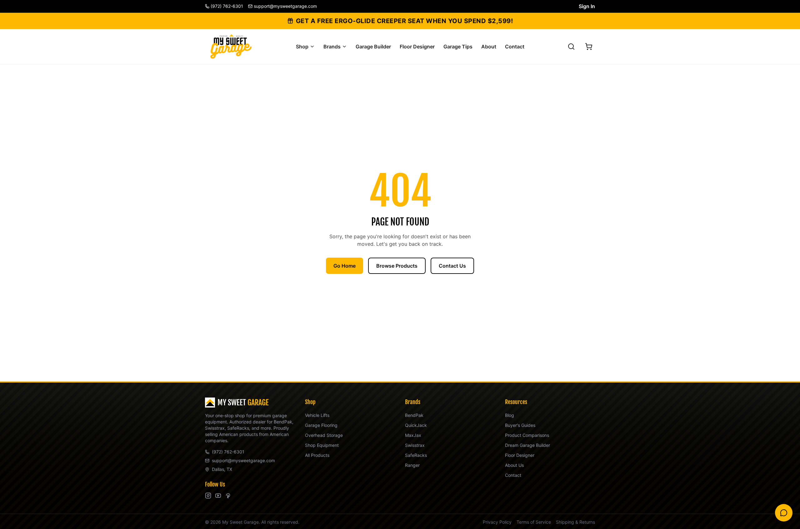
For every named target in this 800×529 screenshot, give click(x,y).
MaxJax (413, 435)
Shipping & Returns (575, 522)
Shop (302, 46)
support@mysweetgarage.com (243, 460)
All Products (317, 455)
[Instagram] (208, 495)
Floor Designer (417, 46)
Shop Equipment (322, 445)
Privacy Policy (497, 522)
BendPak (414, 415)
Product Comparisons (527, 435)
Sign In (587, 6)
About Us (514, 465)
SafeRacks (416, 455)
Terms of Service (534, 522)
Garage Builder (373, 46)
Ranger (412, 465)
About (488, 46)
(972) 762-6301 (228, 451)
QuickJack (416, 425)
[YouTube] (218, 495)
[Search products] (571, 46)
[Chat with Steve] (783, 513)
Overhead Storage (324, 435)
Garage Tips (457, 46)
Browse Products (397, 266)
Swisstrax (415, 445)
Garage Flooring (321, 425)
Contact (514, 46)
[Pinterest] (228, 495)
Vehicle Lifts (317, 415)
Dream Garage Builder (527, 445)
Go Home (344, 266)
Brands (332, 46)
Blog (509, 415)
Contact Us (452, 266)
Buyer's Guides (520, 425)
